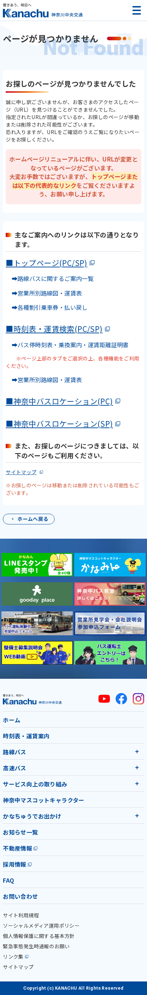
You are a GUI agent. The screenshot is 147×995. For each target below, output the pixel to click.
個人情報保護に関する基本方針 (39, 935)
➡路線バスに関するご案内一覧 (49, 278)
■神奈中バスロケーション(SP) (59, 423)
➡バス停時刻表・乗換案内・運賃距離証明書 (70, 344)
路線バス (14, 752)
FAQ (8, 880)
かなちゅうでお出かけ (32, 816)
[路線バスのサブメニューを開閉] (137, 751)
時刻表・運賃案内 (26, 736)
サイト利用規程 (21, 915)
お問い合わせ (20, 896)
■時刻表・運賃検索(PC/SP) (54, 328)
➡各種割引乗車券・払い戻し (47, 307)
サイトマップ (21, 472)
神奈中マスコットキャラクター (44, 800)
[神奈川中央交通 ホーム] (32, 699)
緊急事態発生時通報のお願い (36, 946)
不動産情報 (17, 848)
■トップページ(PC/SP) (46, 262)
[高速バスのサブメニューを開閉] (137, 767)
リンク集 (13, 956)
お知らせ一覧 (20, 832)
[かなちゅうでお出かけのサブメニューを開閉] (137, 815)
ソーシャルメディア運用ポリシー (41, 925)
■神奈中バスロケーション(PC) (59, 401)
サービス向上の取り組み (35, 784)
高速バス (14, 768)
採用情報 (14, 864)
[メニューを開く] (136, 10)
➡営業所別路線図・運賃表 (44, 293)
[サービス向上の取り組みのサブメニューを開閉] (137, 783)
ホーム (11, 720)
